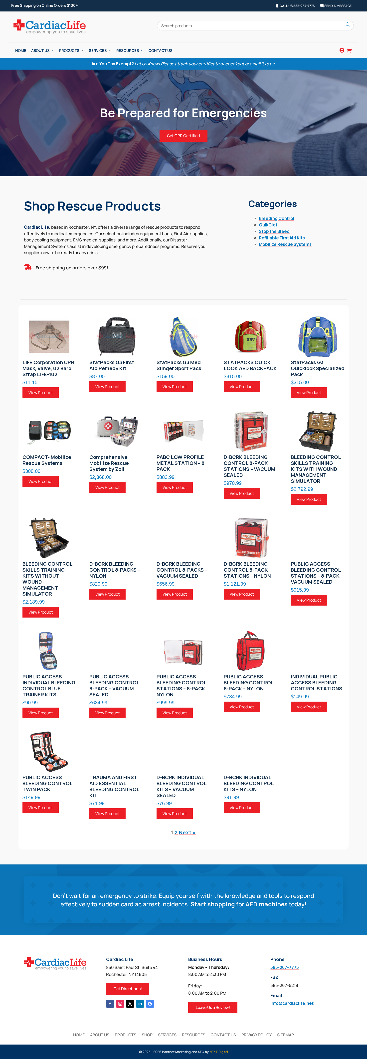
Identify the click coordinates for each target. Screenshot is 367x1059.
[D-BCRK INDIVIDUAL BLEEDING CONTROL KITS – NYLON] (251, 752)
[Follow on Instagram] (120, 1004)
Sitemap (285, 1035)
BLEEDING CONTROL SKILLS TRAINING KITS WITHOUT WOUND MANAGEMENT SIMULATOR (47, 579)
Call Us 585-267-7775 (297, 6)
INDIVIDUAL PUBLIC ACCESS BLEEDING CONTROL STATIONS (316, 683)
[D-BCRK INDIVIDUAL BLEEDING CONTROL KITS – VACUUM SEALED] (183, 752)
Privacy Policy (256, 1035)
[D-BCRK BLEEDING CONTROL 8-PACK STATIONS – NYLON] (251, 538)
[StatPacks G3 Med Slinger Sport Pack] (183, 337)
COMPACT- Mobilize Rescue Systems (46, 460)
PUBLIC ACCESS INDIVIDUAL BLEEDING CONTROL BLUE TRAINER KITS (48, 686)
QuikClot (268, 225)
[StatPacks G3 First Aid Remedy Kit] (116, 337)
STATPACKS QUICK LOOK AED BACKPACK (250, 365)
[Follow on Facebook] (110, 1004)
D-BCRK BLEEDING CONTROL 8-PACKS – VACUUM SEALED (182, 570)
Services (98, 50)
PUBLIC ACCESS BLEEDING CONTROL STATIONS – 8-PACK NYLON (181, 686)
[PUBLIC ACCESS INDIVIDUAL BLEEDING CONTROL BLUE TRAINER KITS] (49, 651)
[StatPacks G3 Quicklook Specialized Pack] (318, 337)
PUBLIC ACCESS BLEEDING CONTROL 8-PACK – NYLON (249, 683)
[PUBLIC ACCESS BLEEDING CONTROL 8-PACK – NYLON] (251, 651)
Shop (147, 1035)
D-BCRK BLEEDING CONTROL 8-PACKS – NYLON (114, 570)
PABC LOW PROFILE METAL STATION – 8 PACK (180, 463)
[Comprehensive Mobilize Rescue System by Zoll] (116, 431)
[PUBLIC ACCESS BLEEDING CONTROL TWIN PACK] (49, 752)
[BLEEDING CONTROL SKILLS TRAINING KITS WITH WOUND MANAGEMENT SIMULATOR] (318, 431)
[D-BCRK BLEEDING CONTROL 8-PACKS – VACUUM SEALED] (183, 538)
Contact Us (161, 50)
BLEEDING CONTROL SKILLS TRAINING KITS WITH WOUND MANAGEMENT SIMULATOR (316, 469)
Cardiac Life (36, 227)
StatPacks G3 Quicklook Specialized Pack (318, 368)
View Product (40, 392)
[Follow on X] (130, 1004)
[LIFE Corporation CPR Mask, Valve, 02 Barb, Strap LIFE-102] (49, 337)
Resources (127, 50)
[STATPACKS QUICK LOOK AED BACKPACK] (251, 337)
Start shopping (212, 904)
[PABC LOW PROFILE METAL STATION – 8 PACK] (183, 431)
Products (69, 50)
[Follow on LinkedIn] (140, 1004)
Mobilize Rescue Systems (285, 244)
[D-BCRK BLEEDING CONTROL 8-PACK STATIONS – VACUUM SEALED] (251, 431)
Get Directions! (128, 988)
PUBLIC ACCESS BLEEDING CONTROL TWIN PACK (47, 783)
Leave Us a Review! (213, 1007)
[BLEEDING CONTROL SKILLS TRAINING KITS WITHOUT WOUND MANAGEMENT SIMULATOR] (49, 538)
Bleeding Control (276, 218)
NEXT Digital (218, 1052)
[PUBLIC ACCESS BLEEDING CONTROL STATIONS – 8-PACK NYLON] (183, 651)
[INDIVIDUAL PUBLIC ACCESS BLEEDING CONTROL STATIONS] (318, 651)
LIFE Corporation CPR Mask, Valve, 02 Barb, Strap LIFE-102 (48, 368)
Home (20, 50)
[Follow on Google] (150, 1004)
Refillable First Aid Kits (282, 238)
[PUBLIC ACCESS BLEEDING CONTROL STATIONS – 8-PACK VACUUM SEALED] (318, 538)
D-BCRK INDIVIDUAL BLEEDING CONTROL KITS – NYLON (249, 783)
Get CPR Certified (183, 135)
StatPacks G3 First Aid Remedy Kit (111, 365)
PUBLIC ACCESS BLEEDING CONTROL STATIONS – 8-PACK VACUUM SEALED (316, 573)
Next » (187, 832)
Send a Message (338, 6)
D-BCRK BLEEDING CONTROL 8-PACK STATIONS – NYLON (247, 570)
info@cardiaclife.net (292, 1003)
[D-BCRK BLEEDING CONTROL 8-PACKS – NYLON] (116, 538)
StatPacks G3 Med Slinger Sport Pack (179, 365)
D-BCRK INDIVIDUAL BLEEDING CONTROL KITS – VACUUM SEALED (181, 786)
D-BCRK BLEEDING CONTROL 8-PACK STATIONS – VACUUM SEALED (249, 466)
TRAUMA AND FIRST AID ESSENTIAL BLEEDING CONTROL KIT (114, 786)
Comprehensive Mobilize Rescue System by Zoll (109, 463)
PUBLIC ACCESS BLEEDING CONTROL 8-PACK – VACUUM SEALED (114, 686)
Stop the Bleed (274, 231)
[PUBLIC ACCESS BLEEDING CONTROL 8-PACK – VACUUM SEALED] (116, 651)
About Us (40, 50)
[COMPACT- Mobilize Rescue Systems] (49, 431)
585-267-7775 (284, 967)
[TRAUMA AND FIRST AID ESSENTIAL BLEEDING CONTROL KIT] (116, 752)
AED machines (266, 904)
